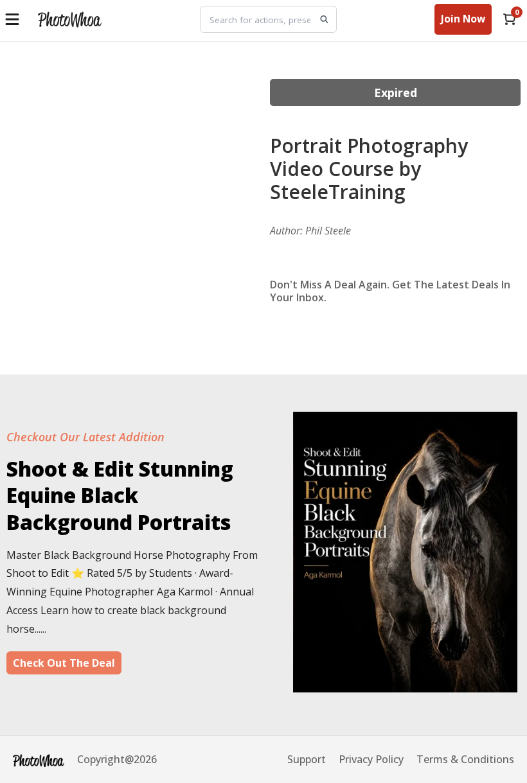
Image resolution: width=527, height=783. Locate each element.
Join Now (463, 19)
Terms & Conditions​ (465, 759)
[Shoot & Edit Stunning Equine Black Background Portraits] (405, 688)
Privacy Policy (371, 759)
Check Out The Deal (64, 663)
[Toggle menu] (14, 19)
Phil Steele (328, 231)
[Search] (324, 19)
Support (306, 759)
